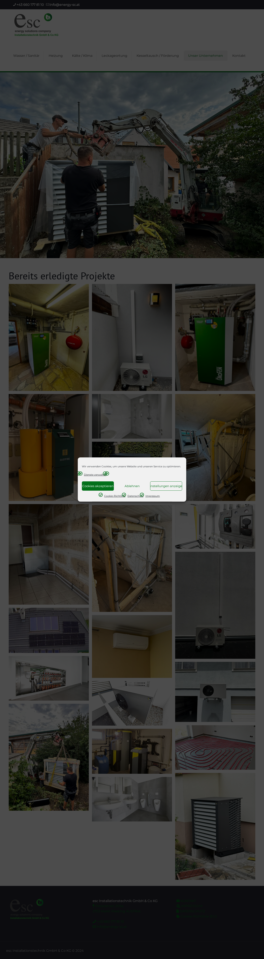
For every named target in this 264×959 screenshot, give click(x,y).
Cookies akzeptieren (97, 486)
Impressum (152, 495)
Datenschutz (135, 495)
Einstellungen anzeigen (166, 486)
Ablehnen (132, 486)
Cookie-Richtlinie (114, 495)
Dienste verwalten (95, 474)
